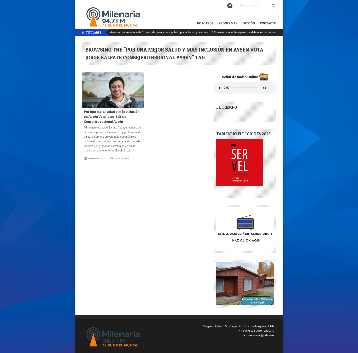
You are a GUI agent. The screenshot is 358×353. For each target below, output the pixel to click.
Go (273, 5)
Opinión (249, 23)
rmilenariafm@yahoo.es (260, 335)
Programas (228, 23)
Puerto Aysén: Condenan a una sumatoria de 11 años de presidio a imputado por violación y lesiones (140, 32)
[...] (127, 150)
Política (125, 158)
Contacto (268, 23)
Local (117, 158)
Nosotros (205, 23)
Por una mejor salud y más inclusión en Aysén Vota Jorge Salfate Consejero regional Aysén (111, 116)
